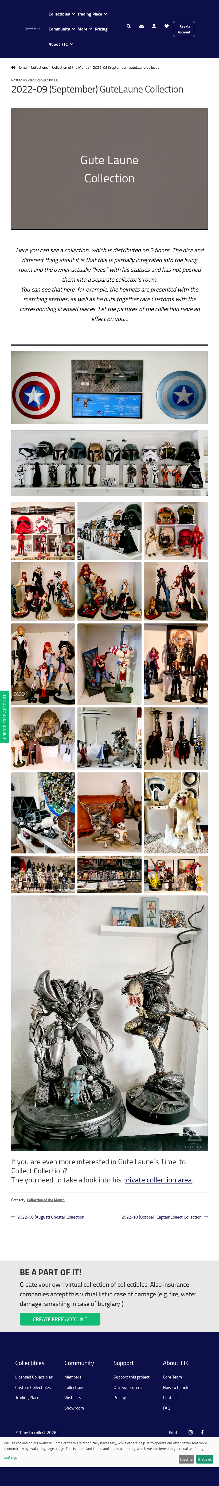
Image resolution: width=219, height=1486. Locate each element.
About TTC (58, 44)
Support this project (132, 1377)
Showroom (74, 1408)
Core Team (172, 1377)
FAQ (166, 1408)
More (82, 29)
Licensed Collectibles (34, 1377)
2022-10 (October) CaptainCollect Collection (162, 1217)
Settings (10, 1457)
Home (22, 67)
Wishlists (72, 1397)
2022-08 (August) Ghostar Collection (50, 1217)
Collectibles (59, 14)
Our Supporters (128, 1387)
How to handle (176, 1387)
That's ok (204, 1459)
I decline (186, 1459)
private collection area (157, 1179)
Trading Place (89, 14)
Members (72, 1377)
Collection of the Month (70, 67)
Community (59, 29)
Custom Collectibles (33, 1387)
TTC (57, 80)
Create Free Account (4, 717)
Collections (39, 67)
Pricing (101, 29)
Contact (170, 1397)
